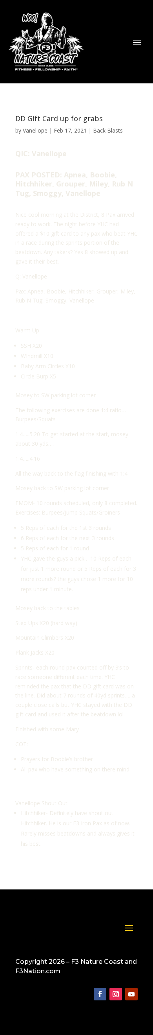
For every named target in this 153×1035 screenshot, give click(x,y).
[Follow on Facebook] (100, 994)
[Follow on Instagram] (115, 994)
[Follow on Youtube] (131, 994)
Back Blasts (108, 130)
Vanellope (35, 130)
